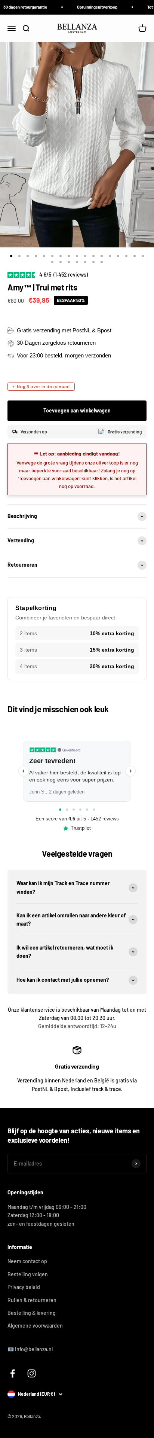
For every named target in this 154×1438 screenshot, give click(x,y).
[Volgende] (130, 771)
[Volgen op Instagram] (32, 1373)
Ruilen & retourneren (31, 1300)
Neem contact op (27, 1261)
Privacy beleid (23, 1287)
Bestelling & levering (31, 1313)
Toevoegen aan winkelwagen (77, 410)
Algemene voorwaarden (35, 1325)
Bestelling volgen (27, 1274)
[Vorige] (23, 771)
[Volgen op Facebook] (12, 1373)
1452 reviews (104, 819)
